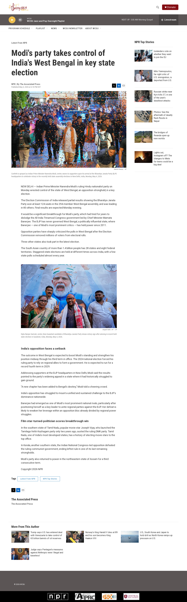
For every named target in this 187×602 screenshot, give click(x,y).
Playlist (40, 28)
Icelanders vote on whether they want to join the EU (163, 54)
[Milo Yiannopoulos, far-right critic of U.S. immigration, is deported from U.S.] (143, 76)
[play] (12, 19)
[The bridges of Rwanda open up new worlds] (143, 137)
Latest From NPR (19, 42)
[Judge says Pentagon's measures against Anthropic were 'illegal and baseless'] (20, 554)
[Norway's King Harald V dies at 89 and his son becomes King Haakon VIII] (75, 537)
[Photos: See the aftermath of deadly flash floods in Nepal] (143, 116)
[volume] (20, 20)
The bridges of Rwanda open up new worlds (161, 135)
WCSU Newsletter (73, 28)
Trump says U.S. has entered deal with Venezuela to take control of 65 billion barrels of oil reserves (46, 535)
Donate (171, 7)
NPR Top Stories (50, 479)
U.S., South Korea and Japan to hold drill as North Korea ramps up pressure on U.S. (156, 535)
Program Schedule (19, 28)
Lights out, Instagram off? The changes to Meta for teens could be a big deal (163, 158)
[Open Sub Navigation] (32, 28)
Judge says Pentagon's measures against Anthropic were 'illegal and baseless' (47, 552)
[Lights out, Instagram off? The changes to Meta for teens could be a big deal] (143, 157)
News (54, 28)
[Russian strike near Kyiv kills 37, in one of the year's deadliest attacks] (143, 96)
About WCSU (92, 28)
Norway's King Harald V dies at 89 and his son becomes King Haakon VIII (101, 535)
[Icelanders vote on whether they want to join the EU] (143, 56)
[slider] (24, 19)
